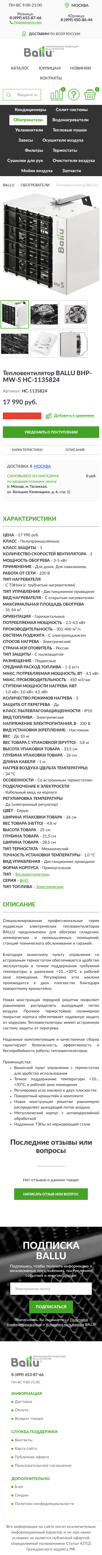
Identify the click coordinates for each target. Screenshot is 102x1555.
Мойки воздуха (37, 171)
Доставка (23, 1402)
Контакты (51, 78)
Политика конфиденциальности (44, 1504)
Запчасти (71, 171)
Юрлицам (50, 68)
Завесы (25, 140)
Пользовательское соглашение (43, 1466)
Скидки (21, 1496)
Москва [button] (42, 466)
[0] (90, 94)
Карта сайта (26, 1449)
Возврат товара (29, 1419)
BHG (24, 881)
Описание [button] (75, 450)
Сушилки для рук (25, 161)
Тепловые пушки (70, 130)
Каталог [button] (20, 68)
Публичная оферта (32, 1457)
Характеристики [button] (27, 450)
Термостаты (65, 150)
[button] (26, 22)
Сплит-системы (72, 110)
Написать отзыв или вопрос (51, 1194)
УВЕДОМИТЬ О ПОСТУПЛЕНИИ (51, 432)
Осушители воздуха (63, 140)
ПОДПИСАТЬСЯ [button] (51, 1307)
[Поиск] (8, 94)
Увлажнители (29, 130)
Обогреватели (28, 120)
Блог (19, 1487)
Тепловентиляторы (32, 874)
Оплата (21, 1411)
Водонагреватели (70, 120)
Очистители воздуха (74, 161)
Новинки (80, 68)
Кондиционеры (30, 110)
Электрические (49, 887)
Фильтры (34, 150)
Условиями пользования (65, 1324)
